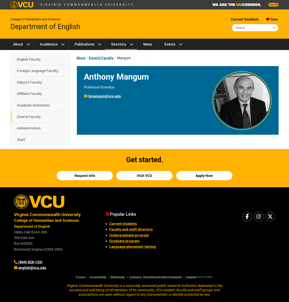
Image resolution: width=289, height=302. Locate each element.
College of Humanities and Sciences (35, 19)
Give (272, 4)
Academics (49, 44)
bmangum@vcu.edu (104, 96)
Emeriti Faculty (29, 117)
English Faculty (29, 59)
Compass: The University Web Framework (155, 276)
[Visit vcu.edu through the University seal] (52, 203)
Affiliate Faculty (29, 94)
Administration (28, 128)
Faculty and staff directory (131, 229)
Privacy (81, 276)
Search (240, 28)
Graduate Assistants (33, 105)
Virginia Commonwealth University (87, 4)
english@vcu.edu (32, 268)
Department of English (45, 27)
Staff (21, 140)
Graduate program (124, 241)
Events (170, 44)
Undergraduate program (129, 235)
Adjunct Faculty (29, 82)
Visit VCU (144, 176)
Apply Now (204, 176)
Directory (118, 44)
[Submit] (274, 27)
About (18, 44)
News (147, 44)
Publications (84, 44)
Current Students (245, 19)
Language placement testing (132, 247)
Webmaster (118, 276)
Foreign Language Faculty (37, 71)
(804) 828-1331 (30, 262)
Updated (191, 276)
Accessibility (98, 276)
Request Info (85, 176)
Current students (123, 224)
